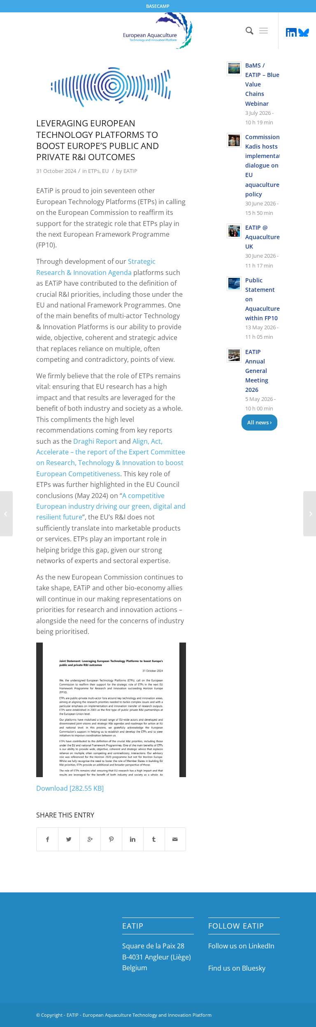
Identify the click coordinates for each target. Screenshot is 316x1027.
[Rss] (303, 32)
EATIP (130, 171)
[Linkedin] (291, 32)
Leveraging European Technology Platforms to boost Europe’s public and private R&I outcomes (97, 140)
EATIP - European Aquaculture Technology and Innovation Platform (139, 1015)
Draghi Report (95, 441)
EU (105, 171)
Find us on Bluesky (236, 968)
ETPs (94, 171)
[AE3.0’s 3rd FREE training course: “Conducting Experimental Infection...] (6, 513)
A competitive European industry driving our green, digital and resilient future (111, 506)
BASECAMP (158, 6)
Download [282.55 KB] (70, 788)
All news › (259, 422)
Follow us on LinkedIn (241, 945)
